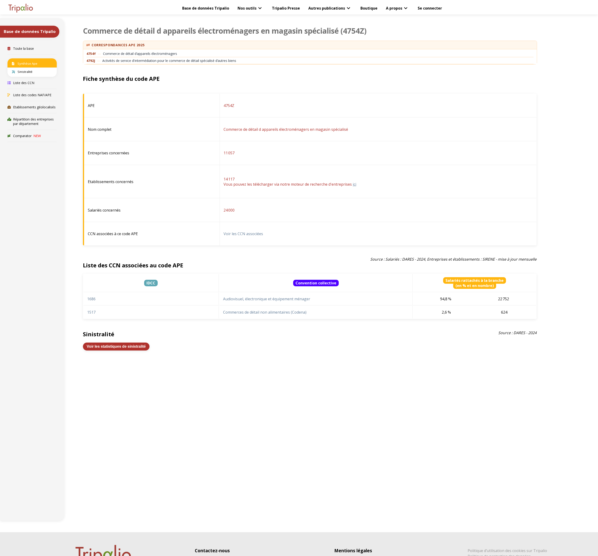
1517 (91, 312)
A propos (394, 8)
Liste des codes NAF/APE (32, 95)
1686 (91, 298)
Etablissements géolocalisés (34, 107)
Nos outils (247, 8)
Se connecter (430, 8)
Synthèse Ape (27, 63)
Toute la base (23, 48)
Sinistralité (25, 72)
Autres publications (326, 8)
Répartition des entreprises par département (33, 121)
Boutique (368, 8)
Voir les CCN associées (243, 233)
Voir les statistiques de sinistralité (116, 346)
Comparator (27, 136)
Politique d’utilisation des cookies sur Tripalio (507, 550)
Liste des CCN (23, 83)
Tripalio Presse (286, 8)
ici (354, 184)
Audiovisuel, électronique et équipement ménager (266, 298)
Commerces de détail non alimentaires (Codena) (264, 312)
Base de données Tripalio (205, 8)
